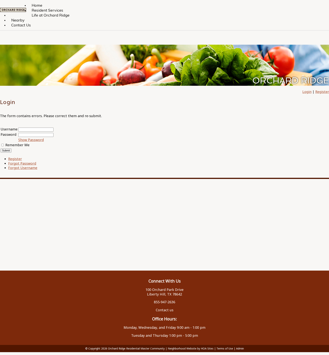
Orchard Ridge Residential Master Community (136, 348)
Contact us (164, 310)
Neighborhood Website (182, 348)
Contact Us (21, 25)
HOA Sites (207, 348)
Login (306, 91)
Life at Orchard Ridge (50, 15)
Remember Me (17, 145)
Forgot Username (22, 167)
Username (9, 129)
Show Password (31, 139)
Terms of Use (224, 348)
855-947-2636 (164, 302)
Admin (240, 348)
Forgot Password (22, 163)
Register (322, 91)
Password (8, 134)
